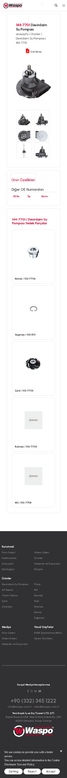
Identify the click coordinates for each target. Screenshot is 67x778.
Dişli (36, 601)
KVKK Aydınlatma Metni (48, 632)
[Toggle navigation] (63, 5)
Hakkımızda (9, 558)
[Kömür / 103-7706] (33, 252)
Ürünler (38, 558)
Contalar (7, 606)
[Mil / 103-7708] (33, 476)
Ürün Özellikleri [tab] (23, 180)
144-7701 (21, 42)
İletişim (38, 569)
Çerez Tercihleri (43, 638)
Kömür (38, 612)
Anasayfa (7, 563)
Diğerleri (39, 617)
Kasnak (38, 595)
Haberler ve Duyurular (47, 563)
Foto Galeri (8, 552)
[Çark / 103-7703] (33, 364)
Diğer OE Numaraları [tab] (28, 189)
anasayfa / (23, 34)
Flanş (37, 584)
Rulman (38, 606)
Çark (5, 601)
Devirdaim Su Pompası (15, 584)
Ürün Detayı (36, 51)
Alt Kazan (7, 589)
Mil (36, 589)
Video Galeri (41, 552)
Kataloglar (8, 569)
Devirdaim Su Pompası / (31, 38)
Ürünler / (36, 34)
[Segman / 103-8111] (33, 308)
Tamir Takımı (10, 595)
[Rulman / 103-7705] (33, 420)
